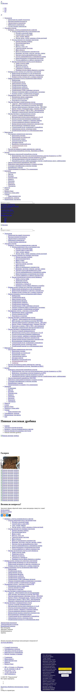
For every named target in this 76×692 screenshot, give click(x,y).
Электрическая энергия (19, 140)
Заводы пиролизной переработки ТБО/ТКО (22, 162)
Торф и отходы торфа (22, 63)
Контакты (11, 182)
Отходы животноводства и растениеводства (26, 31)
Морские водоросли (22, 66)
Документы (11, 186)
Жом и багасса (20, 50)
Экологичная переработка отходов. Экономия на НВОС (26, 150)
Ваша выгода (8, 132)
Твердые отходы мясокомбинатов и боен (28, 55)
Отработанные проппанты (20, 88)
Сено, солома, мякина (22, 36)
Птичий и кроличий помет (24, 33)
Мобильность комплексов (16, 24)
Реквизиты (11, 184)
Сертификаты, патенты (11, 198)
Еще (5, 416)
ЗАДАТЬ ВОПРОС (7, 642)
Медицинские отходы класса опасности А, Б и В (27, 117)
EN (5, 10)
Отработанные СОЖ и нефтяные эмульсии (25, 90)
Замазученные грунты (19, 83)
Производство (12, 177)
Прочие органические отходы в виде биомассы (27, 61)
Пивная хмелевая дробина (24, 41)
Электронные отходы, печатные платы (24, 129)
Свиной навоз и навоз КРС (24, 35)
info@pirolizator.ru (10, 674)
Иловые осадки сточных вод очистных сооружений (24, 72)
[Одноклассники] (4, 515)
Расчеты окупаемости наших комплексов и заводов (24, 149)
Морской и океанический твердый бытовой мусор (28, 112)
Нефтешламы (16, 80)
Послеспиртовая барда (23, 43)
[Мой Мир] (7, 515)
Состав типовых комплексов (17, 26)
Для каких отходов (10, 28)
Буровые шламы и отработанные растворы (25, 93)
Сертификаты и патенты (12, 649)
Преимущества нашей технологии (19, 19)
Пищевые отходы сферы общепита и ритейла (30, 70)
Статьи (6, 189)
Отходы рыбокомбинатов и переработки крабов (31, 56)
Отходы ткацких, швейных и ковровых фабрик (27, 120)
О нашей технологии (11, 647)
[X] (10, 515)
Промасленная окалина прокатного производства (27, 124)
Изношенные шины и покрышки (22, 97)
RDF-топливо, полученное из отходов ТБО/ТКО (27, 105)
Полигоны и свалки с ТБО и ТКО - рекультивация (28, 110)
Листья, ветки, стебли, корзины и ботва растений (31, 38)
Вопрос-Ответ (8, 191)
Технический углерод (18, 139)
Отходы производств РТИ (20, 98)
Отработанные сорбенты (20, 87)
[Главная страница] (4, 3)
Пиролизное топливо (18, 135)
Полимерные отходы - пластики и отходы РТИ (23, 95)
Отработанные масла (18, 82)
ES (5, 11)
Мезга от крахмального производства (27, 51)
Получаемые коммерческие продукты (20, 134)
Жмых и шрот (20, 45)
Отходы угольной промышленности (23, 115)
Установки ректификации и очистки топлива (22, 166)
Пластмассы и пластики (19, 100)
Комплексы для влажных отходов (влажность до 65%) (29, 157)
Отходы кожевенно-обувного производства (25, 122)
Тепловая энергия (17, 142)
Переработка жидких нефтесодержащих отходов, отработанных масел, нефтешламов (39, 161)
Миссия (10, 174)
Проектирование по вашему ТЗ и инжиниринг (23, 169)
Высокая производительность (17, 21)
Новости (7, 187)
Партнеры (11, 181)
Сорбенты (15, 147)
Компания (7, 171)
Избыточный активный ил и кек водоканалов (26, 73)
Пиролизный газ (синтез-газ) (21, 137)
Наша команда (9, 659)
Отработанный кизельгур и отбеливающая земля (27, 130)
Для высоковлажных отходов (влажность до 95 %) (28, 159)
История (11, 176)
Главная (6, 426)
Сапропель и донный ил (23, 68)
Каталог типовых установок (13, 654)
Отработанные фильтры (19, 85)
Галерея (6, 194)
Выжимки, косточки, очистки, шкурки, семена (30, 53)
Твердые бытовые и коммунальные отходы (21, 102)
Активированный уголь (19, 145)
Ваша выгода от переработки (13, 652)
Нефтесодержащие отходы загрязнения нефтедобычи (25, 78)
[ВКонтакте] (2, 515)
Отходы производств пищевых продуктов (25, 40)
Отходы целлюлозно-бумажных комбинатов (26, 119)
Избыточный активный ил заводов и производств (28, 75)
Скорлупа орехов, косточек (24, 48)
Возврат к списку (6, 511)
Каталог (7, 152)
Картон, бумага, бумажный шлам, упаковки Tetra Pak (28, 108)
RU (5, 8)
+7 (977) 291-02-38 (10, 672)
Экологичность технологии (17, 23)
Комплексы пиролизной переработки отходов (22, 154)
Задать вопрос (5, 510)
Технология (8, 18)
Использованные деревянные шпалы (23, 125)
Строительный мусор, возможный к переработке (27, 127)
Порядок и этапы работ (11, 192)
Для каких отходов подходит (13, 427)
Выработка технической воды (21, 144)
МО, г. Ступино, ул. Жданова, (14, 667)
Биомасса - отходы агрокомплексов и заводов (22, 30)
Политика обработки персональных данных (15, 687)
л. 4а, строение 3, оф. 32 (12, 669)
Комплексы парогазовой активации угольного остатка (25, 164)
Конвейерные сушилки (15, 167)
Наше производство (14, 196)
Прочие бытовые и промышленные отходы (21, 114)
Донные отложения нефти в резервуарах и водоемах (28, 92)
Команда (11, 179)
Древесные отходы (21, 65)
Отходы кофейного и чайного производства (29, 60)
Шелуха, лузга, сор (22, 46)
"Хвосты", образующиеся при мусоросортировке (27, 103)
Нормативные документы (12, 199)
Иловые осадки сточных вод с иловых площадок (27, 77)
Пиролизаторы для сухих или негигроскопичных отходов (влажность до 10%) (36, 156)
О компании (12, 172)
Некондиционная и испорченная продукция (29, 58)
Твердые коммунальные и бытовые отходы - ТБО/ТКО (29, 107)
